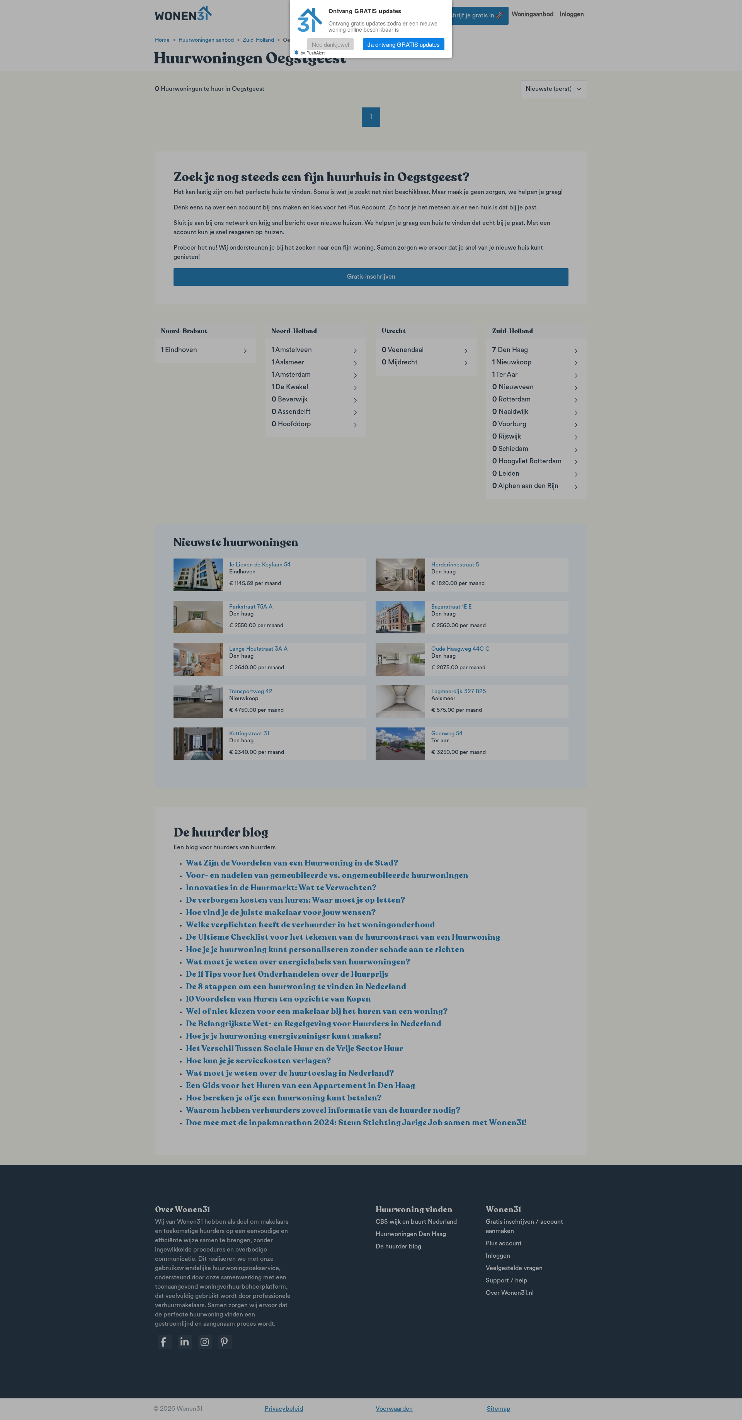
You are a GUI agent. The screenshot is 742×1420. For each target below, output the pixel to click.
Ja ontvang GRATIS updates (404, 44)
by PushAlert (313, 52)
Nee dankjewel (330, 44)
